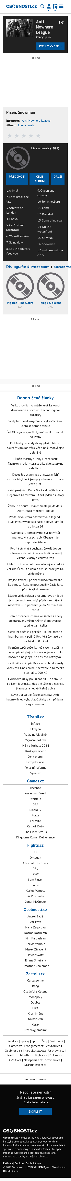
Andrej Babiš (35, 916)
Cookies (19, 1163)
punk (48, 37)
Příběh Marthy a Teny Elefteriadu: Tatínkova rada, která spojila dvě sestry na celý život (35, 463)
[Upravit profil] (61, 22)
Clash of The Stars (35, 863)
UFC (35, 852)
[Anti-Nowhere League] (19, 27)
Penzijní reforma (35, 767)
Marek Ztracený (35, 949)
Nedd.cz (12, 1055)
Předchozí (17, 176)
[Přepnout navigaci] (49, 6)
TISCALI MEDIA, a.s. (39, 1167)
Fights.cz (35, 845)
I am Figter (35, 879)
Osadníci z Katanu (35, 991)
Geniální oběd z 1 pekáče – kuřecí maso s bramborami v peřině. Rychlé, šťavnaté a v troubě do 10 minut (35, 636)
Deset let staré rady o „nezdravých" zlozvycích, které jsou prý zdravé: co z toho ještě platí (35, 479)
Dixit (35, 1008)
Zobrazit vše (62, 267)
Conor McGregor (35, 901)
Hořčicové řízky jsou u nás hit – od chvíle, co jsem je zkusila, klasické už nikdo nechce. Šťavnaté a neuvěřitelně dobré (35, 683)
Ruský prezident (35, 751)
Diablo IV (35, 810)
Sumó (35, 885)
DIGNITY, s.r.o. (11, 1171)
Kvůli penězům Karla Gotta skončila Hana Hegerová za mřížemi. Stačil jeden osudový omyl (35, 495)
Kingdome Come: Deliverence (35, 837)
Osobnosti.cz (35, 909)
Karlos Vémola (35, 890)
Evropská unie (35, 762)
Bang (35, 986)
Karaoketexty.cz (35, 1050)
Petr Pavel (35, 922)
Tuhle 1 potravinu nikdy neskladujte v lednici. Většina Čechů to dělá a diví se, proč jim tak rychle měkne (35, 568)
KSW (35, 874)
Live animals (26, 125)
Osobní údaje (33, 1163)
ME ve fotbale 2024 (35, 745)
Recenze (35, 788)
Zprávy (24, 1041)
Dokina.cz (55, 1055)
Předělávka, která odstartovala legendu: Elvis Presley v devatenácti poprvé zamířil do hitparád (35, 521)
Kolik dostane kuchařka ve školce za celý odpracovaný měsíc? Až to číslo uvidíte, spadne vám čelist (35, 620)
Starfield (35, 799)
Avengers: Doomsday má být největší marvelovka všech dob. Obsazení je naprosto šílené (35, 537)
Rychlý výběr (49, 46)
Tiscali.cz (35, 716)
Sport (35, 1041)
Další (57, 176)
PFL (35, 868)
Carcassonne (35, 980)
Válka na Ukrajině (35, 734)
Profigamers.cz (34, 1046)
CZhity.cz (15, 1060)
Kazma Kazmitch (35, 933)
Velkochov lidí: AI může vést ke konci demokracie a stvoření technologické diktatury (35, 410)
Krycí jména (35, 1013)
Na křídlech (35, 1019)
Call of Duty (35, 826)
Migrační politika (35, 740)
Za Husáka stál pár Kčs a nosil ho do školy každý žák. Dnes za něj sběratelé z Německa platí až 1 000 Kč (35, 668)
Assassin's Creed (35, 793)
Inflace (35, 723)
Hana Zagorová (35, 927)
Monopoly (35, 997)
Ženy (44, 1041)
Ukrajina (35, 729)
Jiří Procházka (35, 896)
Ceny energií (35, 756)
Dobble (35, 1002)
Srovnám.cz (52, 1060)
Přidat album (40, 267)
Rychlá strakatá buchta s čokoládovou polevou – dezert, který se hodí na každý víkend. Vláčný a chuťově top (35, 553)
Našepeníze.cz (33, 1060)
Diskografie (16, 266)
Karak (35, 1024)
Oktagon (35, 857)
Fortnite (35, 821)
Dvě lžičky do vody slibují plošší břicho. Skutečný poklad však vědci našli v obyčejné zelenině (35, 447)
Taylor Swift (35, 955)
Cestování (56, 1041)
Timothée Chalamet (35, 966)
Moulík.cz (26, 1055)
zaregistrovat (42, 1097)
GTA (35, 804)
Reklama (8, 1163)
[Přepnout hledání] (42, 6)
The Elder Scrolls (35, 832)
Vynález (35, 773)
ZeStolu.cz (53, 1046)
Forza (35, 815)
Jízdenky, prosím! (35, 1030)
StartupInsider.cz (35, 1065)
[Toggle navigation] (61, 6)
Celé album (39, 179)
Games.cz (35, 781)
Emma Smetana (35, 960)
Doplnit (35, 1111)
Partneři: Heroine (35, 1079)
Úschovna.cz (56, 1050)
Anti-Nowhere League (44, 27)
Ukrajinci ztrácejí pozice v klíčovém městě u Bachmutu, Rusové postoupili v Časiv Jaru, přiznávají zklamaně (35, 584)
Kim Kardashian (35, 938)
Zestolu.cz (35, 973)
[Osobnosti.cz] (21, 6)
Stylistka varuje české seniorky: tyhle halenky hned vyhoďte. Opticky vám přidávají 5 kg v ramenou (35, 699)
